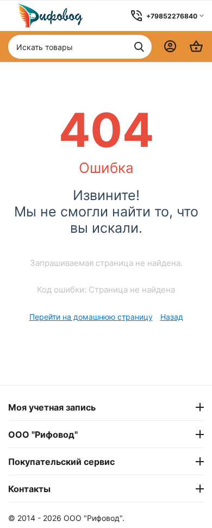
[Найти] (139, 47)
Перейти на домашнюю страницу (91, 316)
